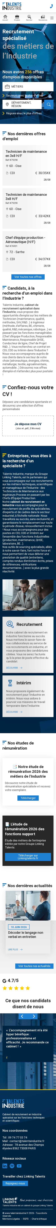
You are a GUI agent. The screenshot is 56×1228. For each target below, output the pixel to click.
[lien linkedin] (4, 1166)
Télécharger (28, 798)
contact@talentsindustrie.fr (26, 1141)
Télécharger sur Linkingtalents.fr (28, 857)
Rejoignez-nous (15, 1183)
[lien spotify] (12, 1166)
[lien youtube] (19, 1166)
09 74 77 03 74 (17, 1137)
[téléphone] (51, 6)
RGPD (26, 1218)
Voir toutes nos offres (28, 277)
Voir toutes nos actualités (34, 966)
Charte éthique (39, 1218)
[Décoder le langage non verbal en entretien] (28, 906)
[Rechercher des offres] (49, 104)
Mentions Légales (11, 1218)
